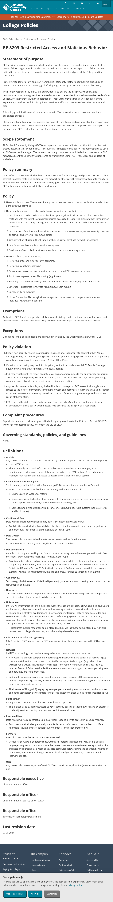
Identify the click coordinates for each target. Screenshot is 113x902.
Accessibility (92, 860)
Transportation (38, 865)
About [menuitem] (69, 8)
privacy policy (75, 885)
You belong (64, 860)
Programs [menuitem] (49, 8)
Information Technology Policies (40, 39)
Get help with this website (95, 872)
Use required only (14, 893)
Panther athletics (66, 865)
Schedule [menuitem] (60, 8)
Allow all (35, 893)
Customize (52, 893)
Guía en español (66, 870)
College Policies (20, 25)
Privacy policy (93, 865)
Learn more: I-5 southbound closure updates (80, 16)
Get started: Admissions (14, 864)
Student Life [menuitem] (79, 8)
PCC (5, 39)
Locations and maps (40, 860)
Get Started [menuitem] (35, 8)
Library (34, 870)
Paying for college (11, 869)
